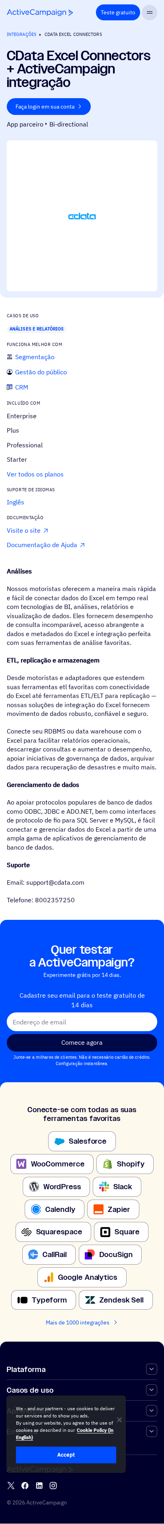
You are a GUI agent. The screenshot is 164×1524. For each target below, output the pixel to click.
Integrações (21, 34)
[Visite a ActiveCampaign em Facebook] (25, 1486)
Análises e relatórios (37, 329)
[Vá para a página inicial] (40, 12)
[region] (66, 1434)
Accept (66, 1454)
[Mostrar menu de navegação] (149, 12)
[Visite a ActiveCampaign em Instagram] (53, 1486)
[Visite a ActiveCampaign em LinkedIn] (39, 1486)
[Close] (119, 1420)
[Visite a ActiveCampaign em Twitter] (11, 1486)
